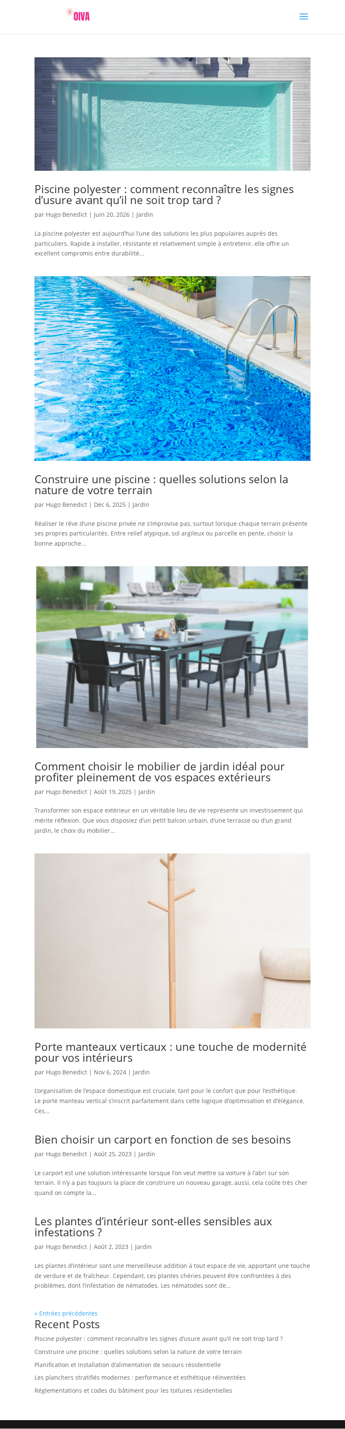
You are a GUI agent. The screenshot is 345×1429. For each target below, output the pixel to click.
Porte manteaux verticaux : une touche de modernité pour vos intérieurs (170, 1052)
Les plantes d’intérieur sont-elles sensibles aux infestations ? (153, 1227)
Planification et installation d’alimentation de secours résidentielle (127, 1365)
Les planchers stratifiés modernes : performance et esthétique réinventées (140, 1377)
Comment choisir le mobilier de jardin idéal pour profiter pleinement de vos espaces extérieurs (159, 772)
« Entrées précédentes (66, 1313)
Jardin (144, 214)
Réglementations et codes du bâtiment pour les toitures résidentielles (133, 1390)
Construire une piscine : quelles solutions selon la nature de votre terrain (161, 484)
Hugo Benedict (66, 214)
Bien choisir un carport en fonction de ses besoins (162, 1139)
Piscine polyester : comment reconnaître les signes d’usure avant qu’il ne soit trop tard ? (164, 194)
